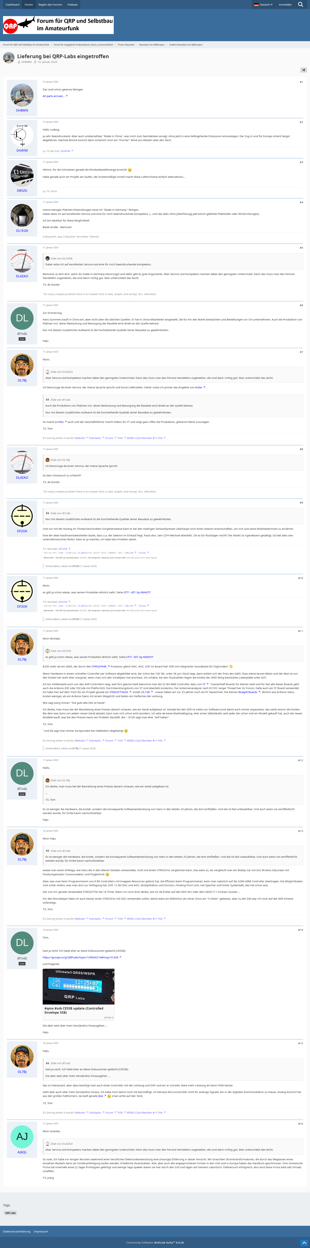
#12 (300, 760)
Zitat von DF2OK (61, 651)
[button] (264, 4)
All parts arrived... (54, 96)
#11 (300, 631)
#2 (301, 122)
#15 (300, 1043)
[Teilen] (303, 70)
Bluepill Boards (247, 692)
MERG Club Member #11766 (145, 438)
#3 (301, 162)
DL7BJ (75, 748)
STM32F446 (99, 666)
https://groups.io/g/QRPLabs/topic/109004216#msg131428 (80, 957)
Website (80, 438)
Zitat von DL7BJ (60, 460)
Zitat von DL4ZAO (62, 371)
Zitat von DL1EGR (61, 258)
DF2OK (62, 549)
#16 (300, 1123)
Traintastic (95, 438)
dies (100, 1096)
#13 (300, 831)
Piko (61, 422)
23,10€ (145, 692)
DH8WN (27, 62)
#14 (300, 929)
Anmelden (285, 4)
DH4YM (65, 151)
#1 (301, 82)
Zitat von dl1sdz (60, 399)
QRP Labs (10, 1213)
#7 (301, 352)
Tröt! (120, 438)
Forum (109, 438)
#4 (301, 202)
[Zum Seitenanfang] (304, 1243)
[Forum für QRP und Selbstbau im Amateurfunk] (155, 25)
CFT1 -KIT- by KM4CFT (137, 592)
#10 (300, 578)
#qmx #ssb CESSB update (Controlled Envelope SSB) (73, 1010)
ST (204, 684)
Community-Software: (155, 1242)
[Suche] (300, 4)
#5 (301, 247)
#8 (301, 449)
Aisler (198, 387)
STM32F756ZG (119, 692)
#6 (301, 305)
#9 (301, 502)
